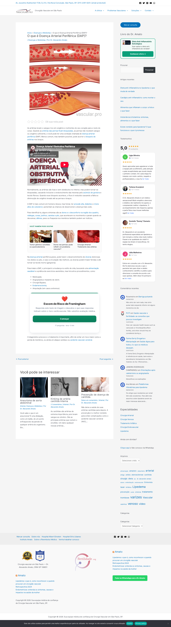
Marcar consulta (130, 25)
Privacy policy (141, 623)
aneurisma (141, 471)
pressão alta (79, 204)
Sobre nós (36, 537)
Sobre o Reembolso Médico (45, 539)
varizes (136, 497)
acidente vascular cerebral (81, 340)
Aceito (129, 623)
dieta (130, 478)
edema (122, 482)
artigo (122, 475)
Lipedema (124, 431)
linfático (128, 487)
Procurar (124, 65)
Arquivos (124, 456)
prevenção (124, 492)
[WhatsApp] (154, 3)
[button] (103, 11)
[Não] (168, 623)
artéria (128, 475)
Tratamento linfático (128, 423)
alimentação (124, 471)
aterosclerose (137, 475)
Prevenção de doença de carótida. (95, 395)
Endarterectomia (39, 285)
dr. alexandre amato (144, 479)
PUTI (128, 313)
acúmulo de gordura (91, 192)
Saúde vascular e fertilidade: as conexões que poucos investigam (137, 316)
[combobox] (131, 70)
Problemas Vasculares (116, 10)
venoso (133, 503)
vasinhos (123, 504)
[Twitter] (144, 3)
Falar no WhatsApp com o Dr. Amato (130, 578)
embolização (129, 482)
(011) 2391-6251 (84, 3)
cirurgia (123, 478)
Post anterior (22, 359)
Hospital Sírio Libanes (72, 537)
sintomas (138, 492)
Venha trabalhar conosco (69, 539)
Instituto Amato (26, 539)
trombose (124, 497)
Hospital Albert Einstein (51, 537)
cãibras (39, 218)
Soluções (135, 10)
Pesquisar (149, 70)
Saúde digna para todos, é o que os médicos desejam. (140, 344)
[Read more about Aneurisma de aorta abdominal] (34, 387)
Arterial (22, 406)
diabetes (88, 204)
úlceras (88, 257)
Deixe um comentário (89, 400)
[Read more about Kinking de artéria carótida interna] (64, 386)
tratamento (147, 492)
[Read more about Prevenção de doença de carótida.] (95, 384)
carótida (148, 475)
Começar (64, 319)
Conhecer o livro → (138, 54)
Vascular (148, 497)
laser (122, 487)
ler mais (145, 179)
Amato (22, 575)
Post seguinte (106, 359)
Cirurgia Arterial (127, 415)
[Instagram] (147, 3)
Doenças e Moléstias (36, 40)
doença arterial (36, 257)
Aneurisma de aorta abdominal (31, 401)
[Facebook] (140, 3)
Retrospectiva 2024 (24, 587)
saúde (132, 492)
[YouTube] (151, 3)
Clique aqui (125, 448)
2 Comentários (56, 404)
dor (135, 479)
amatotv (133, 471)
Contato (148, 10)
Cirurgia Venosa (127, 419)
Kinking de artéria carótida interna (60, 400)
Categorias (124, 521)
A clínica (98, 10)
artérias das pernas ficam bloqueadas (57, 131)
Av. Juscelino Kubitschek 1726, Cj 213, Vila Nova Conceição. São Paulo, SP (46, 3)
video (142, 503)
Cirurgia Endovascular (129, 427)
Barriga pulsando (146, 297)
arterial (150, 470)
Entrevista (148, 482)
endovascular (139, 482)
